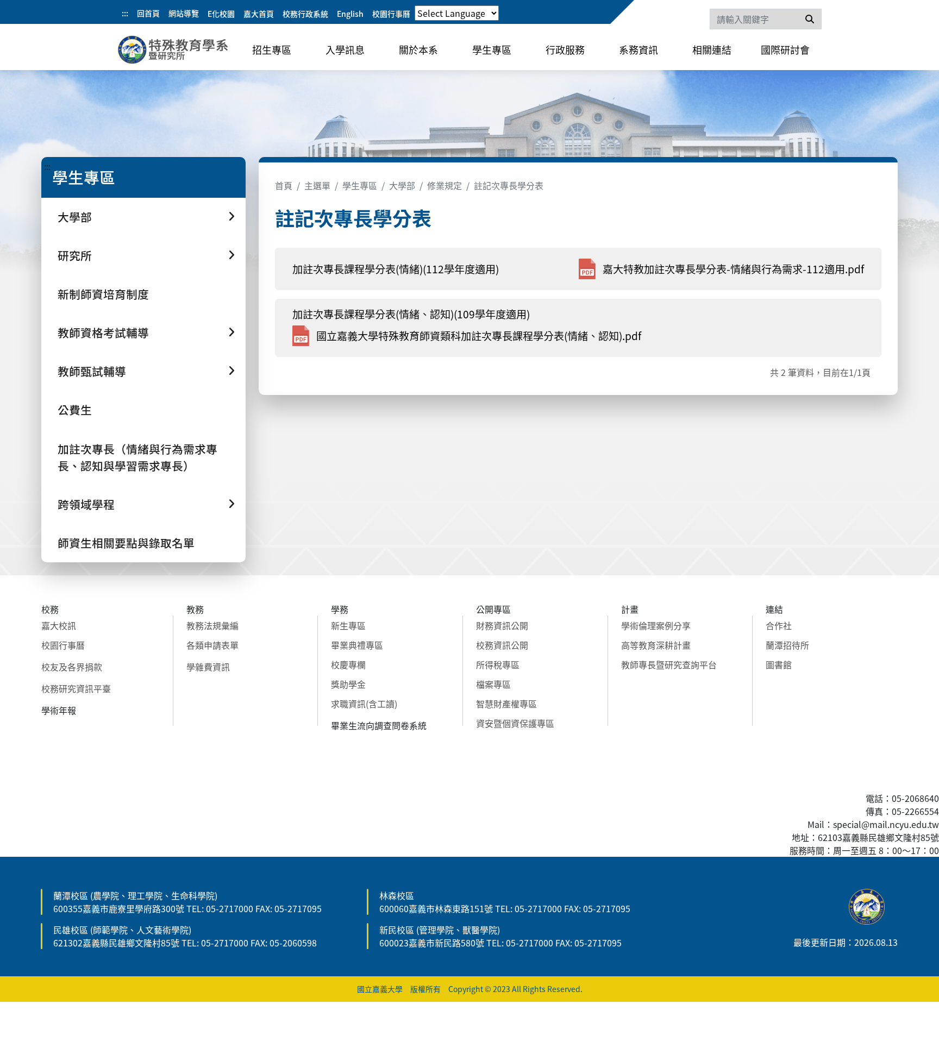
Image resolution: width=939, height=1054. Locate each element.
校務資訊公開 (502, 645)
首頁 (283, 185)
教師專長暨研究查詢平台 (669, 664)
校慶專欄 (348, 664)
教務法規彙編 (212, 625)
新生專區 (348, 625)
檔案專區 (493, 684)
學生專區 (491, 49)
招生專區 (271, 49)
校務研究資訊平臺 (76, 688)
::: (125, 13)
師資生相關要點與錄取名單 (126, 543)
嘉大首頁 (258, 13)
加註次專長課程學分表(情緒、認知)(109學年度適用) (411, 314)
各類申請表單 (212, 645)
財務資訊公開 (502, 625)
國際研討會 (785, 49)
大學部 (402, 185)
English (350, 13)
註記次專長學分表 (508, 185)
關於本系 (418, 49)
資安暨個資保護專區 (515, 723)
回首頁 (148, 13)
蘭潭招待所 (787, 645)
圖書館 (779, 664)
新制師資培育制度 (103, 294)
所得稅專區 (497, 664)
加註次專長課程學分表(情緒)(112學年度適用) (395, 269)
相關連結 (711, 49)
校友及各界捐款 (71, 666)
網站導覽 (183, 13)
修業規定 (444, 185)
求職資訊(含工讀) (364, 703)
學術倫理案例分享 (656, 625)
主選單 (317, 185)
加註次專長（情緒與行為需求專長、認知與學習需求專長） (137, 457)
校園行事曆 (391, 13)
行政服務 (565, 49)
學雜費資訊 (208, 666)
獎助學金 (348, 684)
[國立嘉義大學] (176, 51)
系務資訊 (638, 49)
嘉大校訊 (58, 625)
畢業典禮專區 (357, 645)
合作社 (779, 625)
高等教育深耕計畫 (656, 645)
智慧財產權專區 (506, 703)
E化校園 (221, 13)
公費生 (75, 409)
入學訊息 (345, 49)
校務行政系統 (305, 13)
